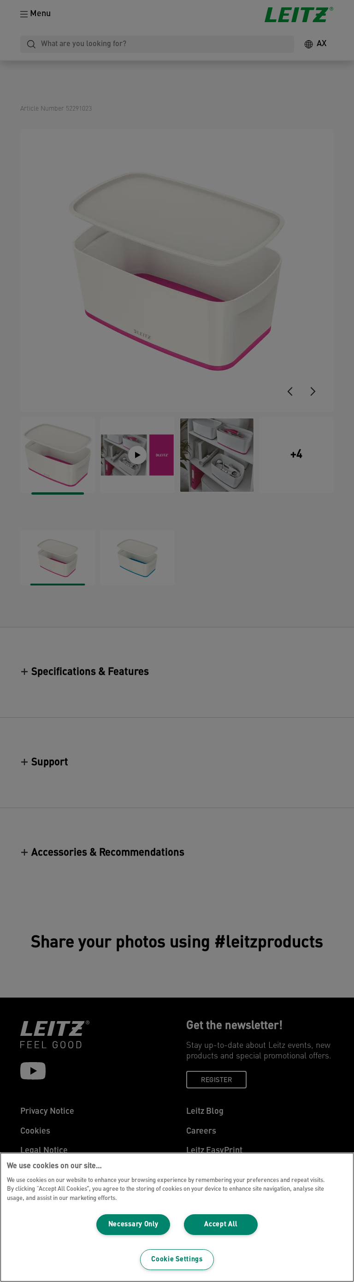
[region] (177, 1217)
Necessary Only (133, 1224)
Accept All (220, 1224)
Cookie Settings (177, 1259)
